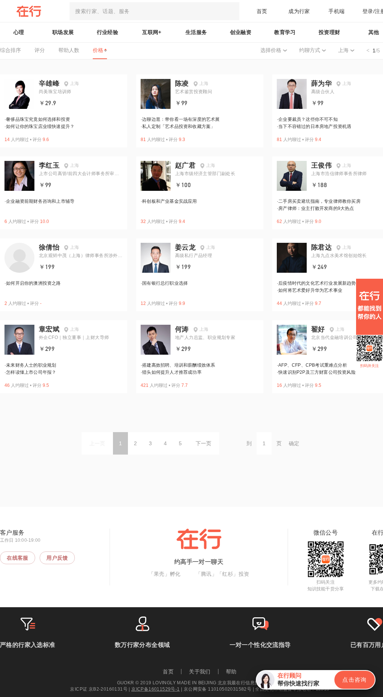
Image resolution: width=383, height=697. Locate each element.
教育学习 (285, 32)
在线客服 (17, 558)
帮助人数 (68, 50)
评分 (39, 50)
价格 (98, 50)
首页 (262, 11)
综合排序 (10, 50)
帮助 (231, 671)
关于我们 (200, 671)
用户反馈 (57, 558)
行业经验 (108, 32)
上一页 (97, 443)
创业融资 (241, 32)
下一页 (203, 443)
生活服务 (196, 32)
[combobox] (154, 11)
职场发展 (63, 32)
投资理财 (329, 32)
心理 (18, 32)
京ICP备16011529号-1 (155, 689)
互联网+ (152, 32)
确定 (294, 443)
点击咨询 (354, 679)
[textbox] (154, 11)
